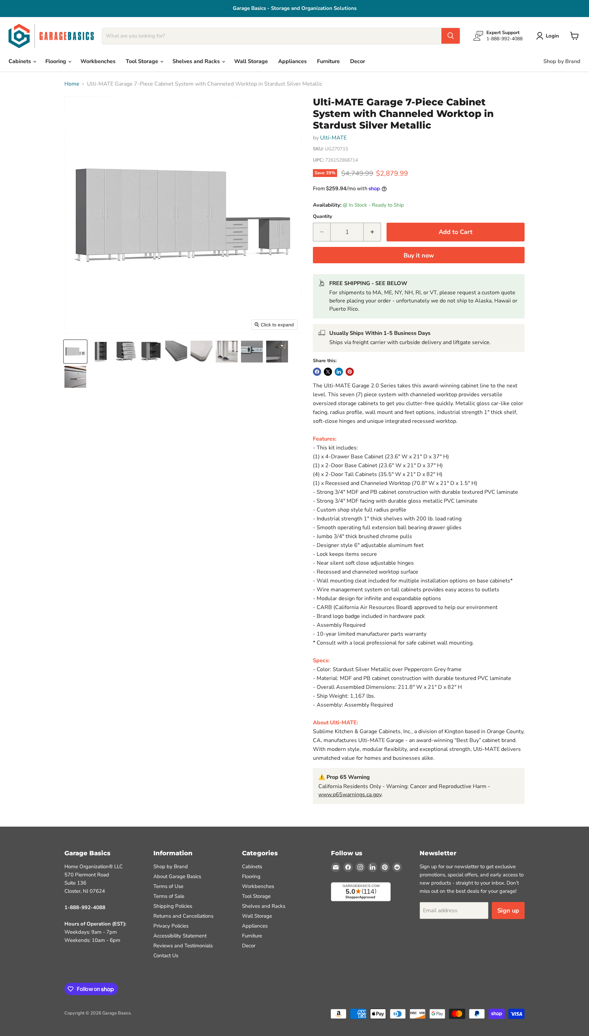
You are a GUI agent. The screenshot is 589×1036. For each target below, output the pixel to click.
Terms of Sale (168, 896)
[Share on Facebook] (317, 372)
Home (71, 84)
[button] (75, 351)
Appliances (292, 61)
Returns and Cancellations (183, 916)
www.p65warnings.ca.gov (349, 794)
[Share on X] (328, 372)
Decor (357, 61)
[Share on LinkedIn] (339, 372)
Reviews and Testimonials (183, 945)
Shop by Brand (561, 61)
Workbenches (98, 61)
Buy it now (419, 255)
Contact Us (165, 955)
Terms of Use (168, 886)
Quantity (322, 216)
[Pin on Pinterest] (350, 372)
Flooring (56, 61)
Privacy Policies (170, 925)
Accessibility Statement (180, 935)
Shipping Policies (172, 906)
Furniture (328, 61)
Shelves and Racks (196, 61)
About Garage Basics (177, 876)
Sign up (508, 910)
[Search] (450, 36)
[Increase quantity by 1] (372, 232)
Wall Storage (251, 61)
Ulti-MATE (333, 138)
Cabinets (20, 61)
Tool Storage (143, 61)
